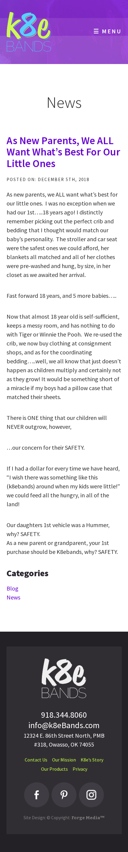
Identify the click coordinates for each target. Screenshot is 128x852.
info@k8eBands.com (64, 725)
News (13, 597)
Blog (12, 588)
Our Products (54, 769)
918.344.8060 (64, 714)
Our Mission (64, 760)
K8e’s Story (92, 760)
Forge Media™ (88, 817)
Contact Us (36, 760)
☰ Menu (107, 31)
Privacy (80, 769)
